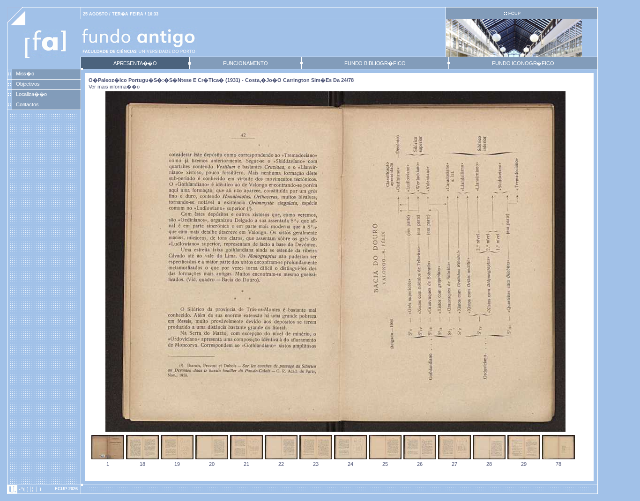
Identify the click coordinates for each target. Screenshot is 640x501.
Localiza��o (31, 94)
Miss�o (25, 73)
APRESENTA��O (135, 63)
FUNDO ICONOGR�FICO (523, 63)
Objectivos (28, 84)
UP (514, 13)
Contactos (27, 104)
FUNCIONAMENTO (245, 63)
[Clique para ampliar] (335, 430)
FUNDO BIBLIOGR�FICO (374, 63)
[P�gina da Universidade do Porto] (44, 489)
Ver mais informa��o (114, 86)
